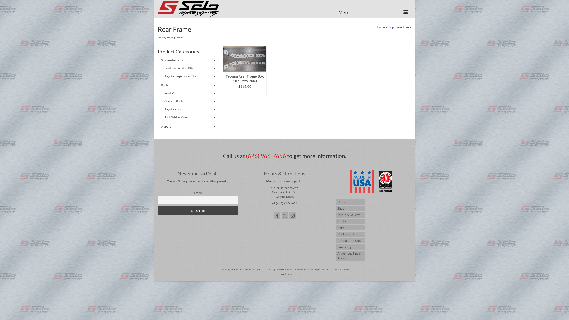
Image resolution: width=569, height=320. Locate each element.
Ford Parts (171, 93)
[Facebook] (277, 215)
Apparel (166, 126)
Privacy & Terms (284, 273)
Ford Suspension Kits (179, 68)
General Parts (173, 101)
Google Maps (285, 196)
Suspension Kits (172, 60)
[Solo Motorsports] (198, 9)
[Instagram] (292, 215)
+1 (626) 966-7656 (284, 203)
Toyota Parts (173, 109)
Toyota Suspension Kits (180, 76)
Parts (164, 85)
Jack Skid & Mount (177, 117)
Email (198, 193)
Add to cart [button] (244, 93)
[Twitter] (285, 215)
